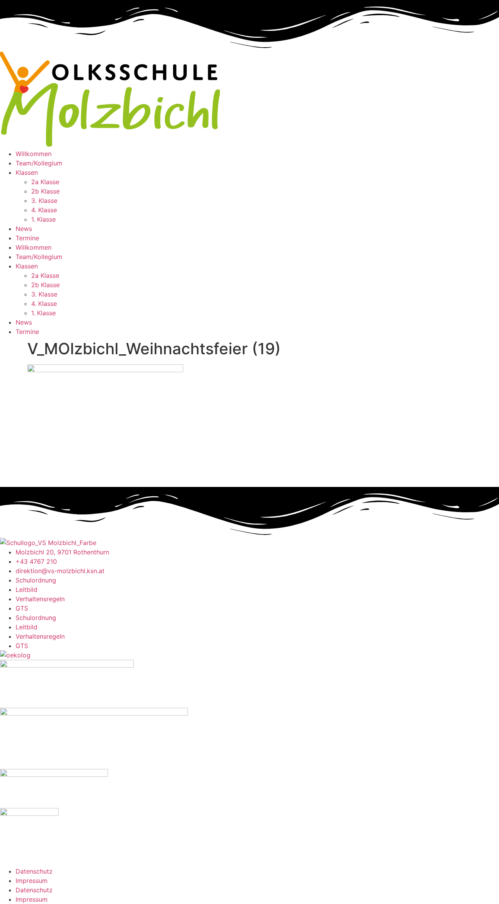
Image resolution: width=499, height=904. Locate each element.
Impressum (32, 880)
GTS (22, 608)
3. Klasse (44, 200)
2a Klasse (45, 182)
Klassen (27, 172)
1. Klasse (43, 219)
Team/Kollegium (39, 163)
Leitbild (26, 589)
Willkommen (33, 154)
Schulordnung (36, 580)
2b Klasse (45, 191)
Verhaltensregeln (40, 599)
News (24, 229)
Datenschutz (34, 871)
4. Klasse (44, 210)
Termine (27, 238)
